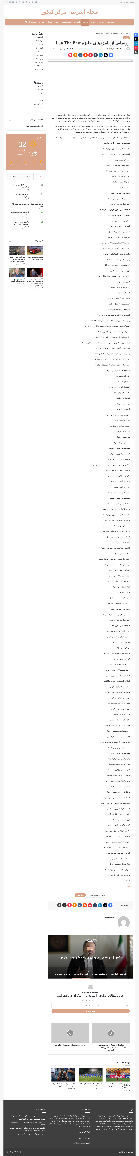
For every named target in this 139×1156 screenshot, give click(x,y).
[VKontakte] (80, 55)
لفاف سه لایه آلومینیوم (83, 1123)
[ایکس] (106, 55)
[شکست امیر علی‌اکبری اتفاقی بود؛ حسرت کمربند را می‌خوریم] (63, 1074)
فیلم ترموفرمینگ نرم (65, 1121)
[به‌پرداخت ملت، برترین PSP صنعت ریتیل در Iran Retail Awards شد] (17, 250)
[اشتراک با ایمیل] (64, 905)
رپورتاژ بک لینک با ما (73, 1116)
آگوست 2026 (39, 37)
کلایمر (83, 1118)
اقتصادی (93, 22)
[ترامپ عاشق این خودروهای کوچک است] (37, 188)
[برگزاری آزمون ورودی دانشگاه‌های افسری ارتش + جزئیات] (37, 225)
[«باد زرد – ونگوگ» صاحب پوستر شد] (37, 197)
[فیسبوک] (111, 55)
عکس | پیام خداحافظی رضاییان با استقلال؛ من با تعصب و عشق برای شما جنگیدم (119, 1086)
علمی (56, 22)
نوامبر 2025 (39, 66)
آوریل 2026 (39, 48)
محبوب (39, 176)
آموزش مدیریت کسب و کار (72, 1118)
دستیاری (87, 1121)
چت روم (60, 1118)
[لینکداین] (101, 55)
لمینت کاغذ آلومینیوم (69, 1123)
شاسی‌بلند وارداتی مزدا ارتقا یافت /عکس (31, 1119)
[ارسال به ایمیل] (117, 49)
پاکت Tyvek (54, 1121)
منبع (128, 886)
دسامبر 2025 (39, 62)
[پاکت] (70, 55)
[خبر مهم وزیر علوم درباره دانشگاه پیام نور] (17, 272)
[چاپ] (59, 905)
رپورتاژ (49, 22)
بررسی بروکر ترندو (78, 1121)
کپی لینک (80, 895)
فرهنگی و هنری (66, 22)
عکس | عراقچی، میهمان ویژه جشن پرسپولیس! (91, 957)
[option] (90, 957)
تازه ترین (27, 176)
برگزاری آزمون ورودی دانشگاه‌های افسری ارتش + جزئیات (20, 224)
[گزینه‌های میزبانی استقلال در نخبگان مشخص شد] (91, 1074)
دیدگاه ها (13, 176)
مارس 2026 (39, 51)
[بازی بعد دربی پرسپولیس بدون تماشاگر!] (37, 215)
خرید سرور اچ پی (85, 1116)
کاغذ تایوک (54, 1118)
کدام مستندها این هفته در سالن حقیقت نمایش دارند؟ (28, 1116)
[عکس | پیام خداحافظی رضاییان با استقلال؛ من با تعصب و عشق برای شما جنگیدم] (118, 1074)
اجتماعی (77, 22)
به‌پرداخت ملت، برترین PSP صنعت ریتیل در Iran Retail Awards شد (17, 259)
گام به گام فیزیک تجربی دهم (34, 126)
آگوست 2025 (39, 69)
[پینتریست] (90, 55)
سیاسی (101, 22)
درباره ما (41, 22)
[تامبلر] (95, 55)
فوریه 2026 (39, 55)
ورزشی (85, 22)
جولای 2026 (39, 41)
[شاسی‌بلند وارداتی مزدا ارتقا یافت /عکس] (35, 250)
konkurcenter (122, 49)
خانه (127, 33)
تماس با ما (32, 22)
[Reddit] (85, 55)
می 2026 (40, 44)
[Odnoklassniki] (75, 55)
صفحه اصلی (111, 22)
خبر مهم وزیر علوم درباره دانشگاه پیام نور (31, 1134)
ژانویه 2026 (39, 59)
